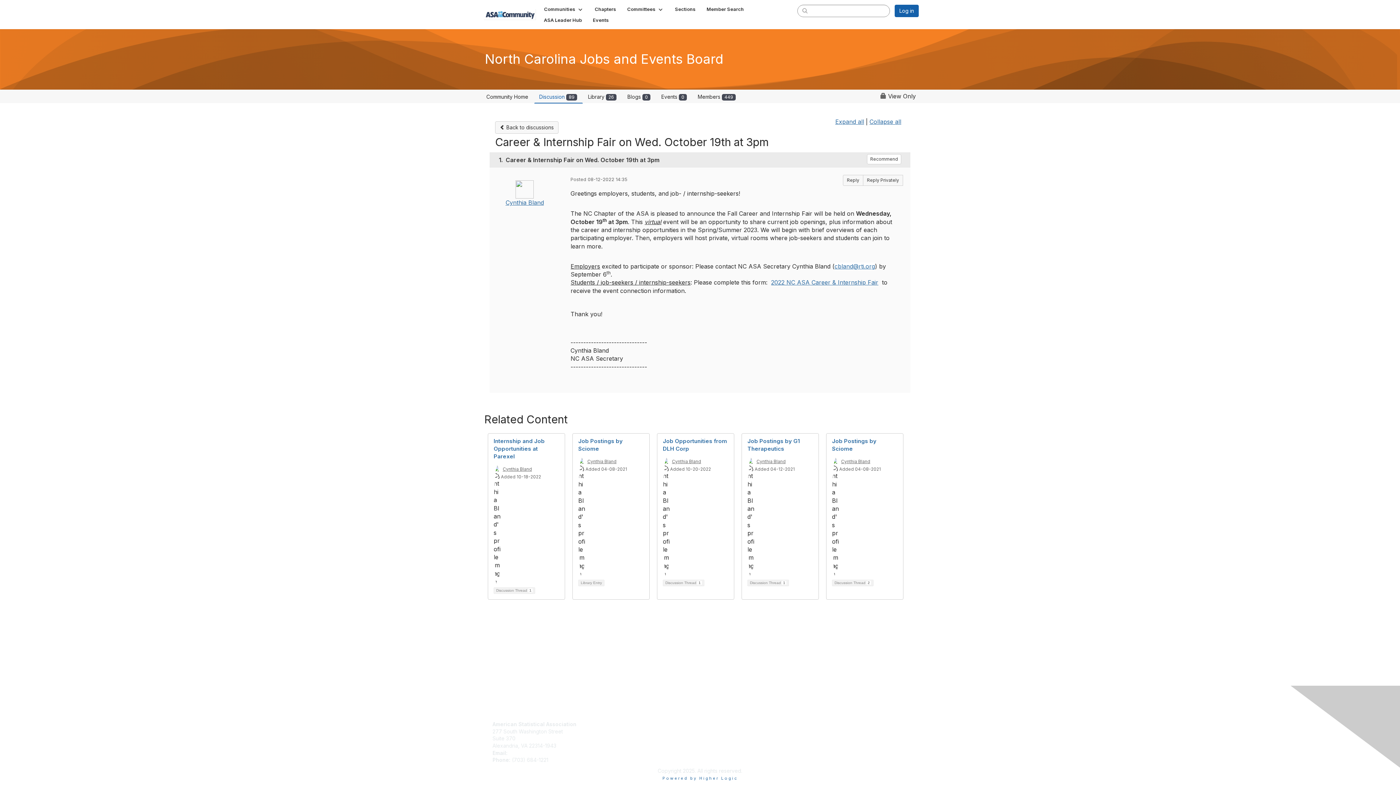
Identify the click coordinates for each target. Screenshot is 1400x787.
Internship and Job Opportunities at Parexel (519, 449)
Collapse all (885, 121)
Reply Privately (883, 180)
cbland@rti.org (855, 266)
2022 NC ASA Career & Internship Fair (824, 282)
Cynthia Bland (525, 202)
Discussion (557, 97)
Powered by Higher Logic (700, 778)
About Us (714, 724)
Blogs (637, 97)
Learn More (612, 738)
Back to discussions (529, 127)
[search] (805, 10)
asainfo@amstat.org (532, 753)
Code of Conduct (724, 731)
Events (672, 97)
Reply (853, 180)
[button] (563, 9)
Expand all (849, 121)
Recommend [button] (884, 159)
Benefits (608, 731)
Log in (906, 11)
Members (715, 97)
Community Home (507, 97)
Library (601, 97)
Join (603, 724)
